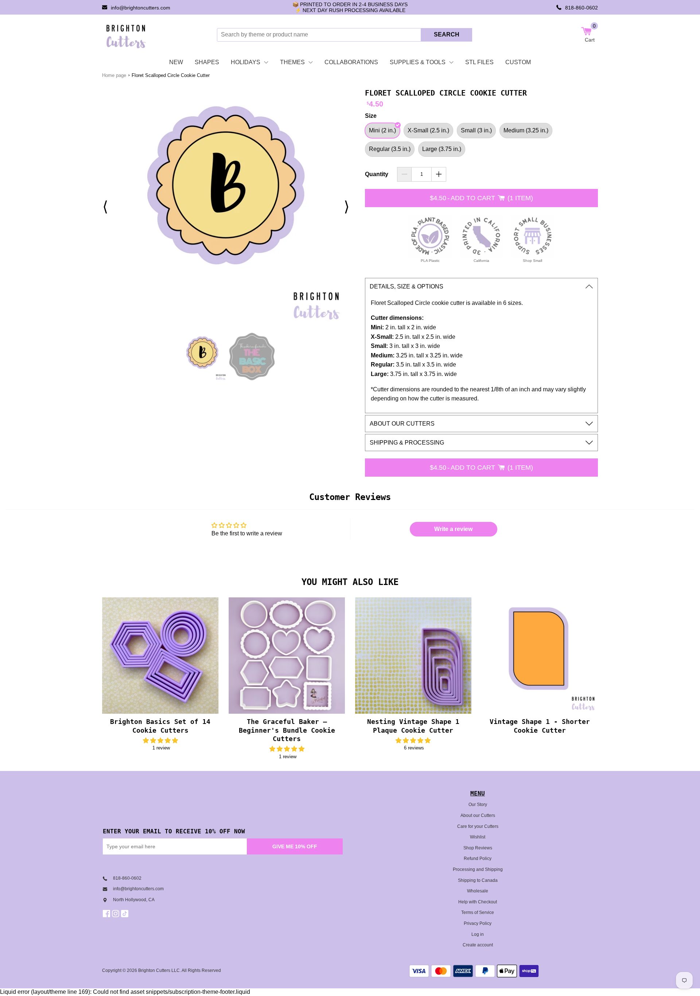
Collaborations (351, 62)
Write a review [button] (453, 529)
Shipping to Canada (478, 880)
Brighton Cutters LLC (159, 970)
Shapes (207, 62)
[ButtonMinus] (404, 174)
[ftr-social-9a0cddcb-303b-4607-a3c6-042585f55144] (116, 913)
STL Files (479, 62)
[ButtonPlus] (438, 174)
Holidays (245, 62)
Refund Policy (477, 858)
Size (371, 116)
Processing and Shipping (478, 869)
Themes (292, 62)
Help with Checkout (477, 901)
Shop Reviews (477, 847)
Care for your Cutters (477, 826)
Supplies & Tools (418, 62)
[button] (160, 740)
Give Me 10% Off (294, 846)
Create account (478, 944)
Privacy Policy (477, 923)
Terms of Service (477, 912)
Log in (477, 934)
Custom (518, 62)
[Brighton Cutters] (126, 34)
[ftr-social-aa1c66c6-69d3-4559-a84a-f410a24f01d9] (107, 913)
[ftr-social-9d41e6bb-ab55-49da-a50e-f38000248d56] (125, 913)
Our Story (477, 804)
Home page (114, 75)
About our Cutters (477, 815)
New (176, 62)
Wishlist (477, 837)
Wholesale (477, 891)
